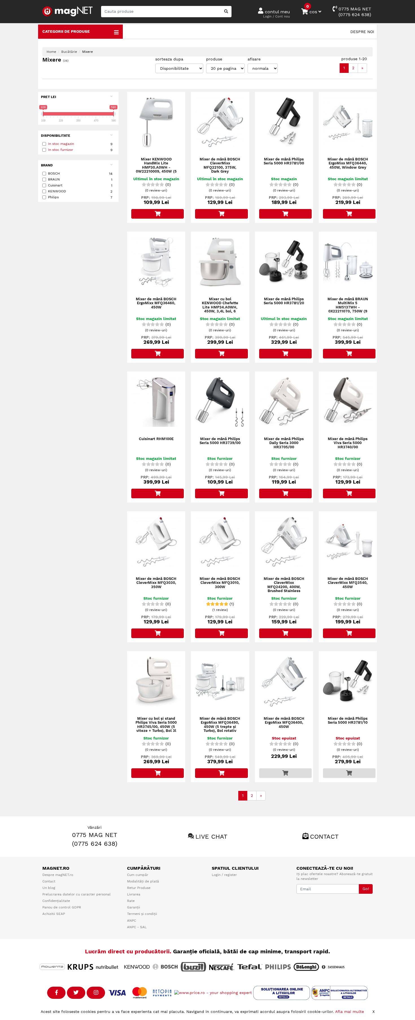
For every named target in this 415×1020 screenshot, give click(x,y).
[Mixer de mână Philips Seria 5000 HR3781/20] (284, 262)
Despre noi (362, 31)
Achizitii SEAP (53, 914)
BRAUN (80, 179)
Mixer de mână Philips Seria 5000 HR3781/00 (284, 161)
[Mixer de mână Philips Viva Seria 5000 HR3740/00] (348, 402)
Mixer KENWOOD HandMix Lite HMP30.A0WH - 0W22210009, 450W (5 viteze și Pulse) (156, 167)
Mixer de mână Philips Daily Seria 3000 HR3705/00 (284, 443)
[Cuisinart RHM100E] (156, 402)
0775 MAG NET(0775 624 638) (354, 11)
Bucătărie (69, 52)
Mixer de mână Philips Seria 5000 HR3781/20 (284, 301)
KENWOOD (80, 191)
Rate (131, 901)
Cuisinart (80, 185)
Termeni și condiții (142, 914)
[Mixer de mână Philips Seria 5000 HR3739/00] (220, 402)
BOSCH (80, 173)
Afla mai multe (349, 1011)
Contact (324, 836)
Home (51, 52)
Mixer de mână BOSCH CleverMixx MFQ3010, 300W (220, 583)
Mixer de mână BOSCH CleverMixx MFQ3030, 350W (156, 583)
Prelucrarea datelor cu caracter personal (76, 894)
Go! (365, 888)
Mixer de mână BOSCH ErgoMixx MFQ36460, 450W (156, 303)
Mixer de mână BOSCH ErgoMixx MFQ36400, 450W (284, 723)
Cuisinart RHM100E (156, 439)
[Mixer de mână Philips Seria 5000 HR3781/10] (348, 681)
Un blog (48, 888)
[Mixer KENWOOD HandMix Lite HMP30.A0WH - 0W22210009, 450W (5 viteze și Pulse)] (156, 122)
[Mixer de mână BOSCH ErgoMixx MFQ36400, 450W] (284, 681)
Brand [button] (47, 165)
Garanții (133, 907)
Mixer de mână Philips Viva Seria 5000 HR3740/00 (348, 443)
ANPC (131, 921)
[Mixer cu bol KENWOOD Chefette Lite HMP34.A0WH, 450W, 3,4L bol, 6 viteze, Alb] (220, 262)
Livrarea (133, 894)
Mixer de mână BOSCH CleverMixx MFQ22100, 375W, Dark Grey (220, 165)
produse (214, 59)
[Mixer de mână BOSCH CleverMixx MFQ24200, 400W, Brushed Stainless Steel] (284, 542)
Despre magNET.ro (57, 875)
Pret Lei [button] (48, 97)
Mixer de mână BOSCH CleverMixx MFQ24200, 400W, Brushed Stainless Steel (284, 587)
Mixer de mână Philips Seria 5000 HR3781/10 (348, 721)
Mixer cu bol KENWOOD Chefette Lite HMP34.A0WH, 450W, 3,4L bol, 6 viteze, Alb (220, 307)
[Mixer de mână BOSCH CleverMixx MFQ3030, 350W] (156, 542)
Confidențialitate (56, 901)
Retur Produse (138, 888)
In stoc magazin (61, 144)
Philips (80, 197)
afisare (254, 59)
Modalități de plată (143, 881)
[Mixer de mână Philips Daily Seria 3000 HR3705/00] (284, 402)
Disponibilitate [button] (55, 136)
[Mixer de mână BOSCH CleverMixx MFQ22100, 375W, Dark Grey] (220, 122)
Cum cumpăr (137, 875)
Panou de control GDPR (61, 907)
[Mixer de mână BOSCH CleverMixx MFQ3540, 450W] (348, 542)
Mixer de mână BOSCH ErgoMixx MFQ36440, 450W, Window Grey (347, 163)
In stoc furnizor (60, 150)
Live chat (211, 836)
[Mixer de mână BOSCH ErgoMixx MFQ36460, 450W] (156, 262)
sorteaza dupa (169, 59)
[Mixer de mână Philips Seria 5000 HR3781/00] (284, 122)
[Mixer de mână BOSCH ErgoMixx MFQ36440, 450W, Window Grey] (348, 122)
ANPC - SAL (137, 927)
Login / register (224, 875)
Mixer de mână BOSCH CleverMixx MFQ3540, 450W (347, 583)
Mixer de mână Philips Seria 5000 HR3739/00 (220, 441)
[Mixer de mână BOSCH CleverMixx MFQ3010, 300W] (220, 542)
